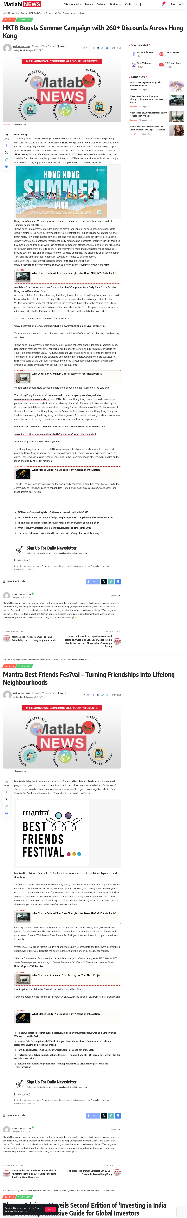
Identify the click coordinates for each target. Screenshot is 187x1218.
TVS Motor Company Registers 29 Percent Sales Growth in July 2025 (53, 512)
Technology (24, 19)
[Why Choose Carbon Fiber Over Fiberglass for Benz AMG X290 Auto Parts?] (176, 100)
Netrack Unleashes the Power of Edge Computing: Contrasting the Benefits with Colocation (65, 517)
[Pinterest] (170, 54)
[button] (50, 1209)
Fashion (133, 134)
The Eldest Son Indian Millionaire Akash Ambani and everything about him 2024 (58, 522)
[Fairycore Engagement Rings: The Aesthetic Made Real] (176, 86)
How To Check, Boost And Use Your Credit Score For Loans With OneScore (56, 1049)
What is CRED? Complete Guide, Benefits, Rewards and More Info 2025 (54, 527)
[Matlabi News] (22, 4)
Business (9, 19)
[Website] (119, 596)
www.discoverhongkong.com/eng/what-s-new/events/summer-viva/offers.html (59, 325)
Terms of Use (21, 1211)
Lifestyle (133, 90)
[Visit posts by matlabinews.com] (7, 48)
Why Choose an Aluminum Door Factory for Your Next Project (67, 373)
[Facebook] (143, 54)
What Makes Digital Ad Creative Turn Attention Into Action (66, 469)
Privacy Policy (96, 566)
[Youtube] (170, 65)
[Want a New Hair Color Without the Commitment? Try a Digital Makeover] (176, 130)
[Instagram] (143, 65)
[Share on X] (98, 48)
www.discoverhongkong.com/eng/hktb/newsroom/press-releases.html (55, 434)
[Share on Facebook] (94, 48)
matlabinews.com (21, 46)
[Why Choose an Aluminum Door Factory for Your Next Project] (176, 116)
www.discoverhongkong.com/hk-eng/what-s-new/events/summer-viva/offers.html (61, 264)
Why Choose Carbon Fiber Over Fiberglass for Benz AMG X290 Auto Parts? (74, 273)
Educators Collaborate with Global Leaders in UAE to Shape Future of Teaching (58, 533)
